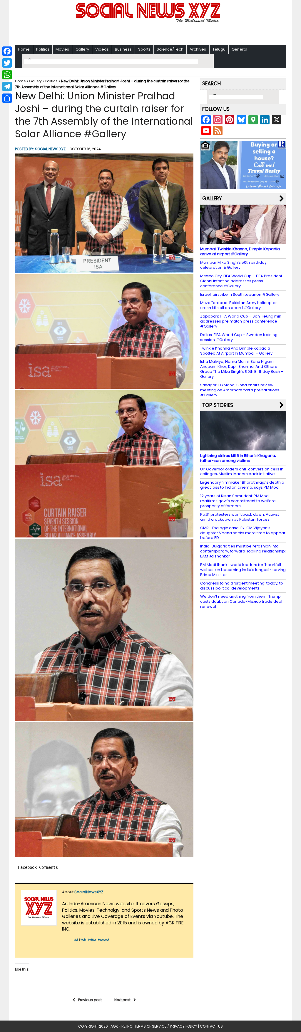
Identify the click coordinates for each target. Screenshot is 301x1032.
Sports (144, 49)
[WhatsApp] (7, 75)
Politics (42, 49)
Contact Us (211, 1026)
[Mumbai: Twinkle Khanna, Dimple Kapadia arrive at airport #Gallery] (243, 240)
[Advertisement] (150, 32)
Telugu (219, 49)
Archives (198, 49)
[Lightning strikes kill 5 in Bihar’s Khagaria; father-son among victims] (243, 447)
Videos (102, 49)
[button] (104, 213)
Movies (62, 49)
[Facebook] (7, 51)
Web (83, 939)
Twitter (92, 939)
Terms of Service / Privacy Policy (165, 1026)
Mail (76, 939)
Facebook (103, 939)
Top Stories (217, 405)
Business (123, 49)
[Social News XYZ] (149, 21)
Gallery (82, 49)
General (239, 49)
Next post (122, 999)
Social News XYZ (50, 148)
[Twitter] (7, 63)
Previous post (90, 999)
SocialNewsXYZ (88, 892)
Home (24, 49)
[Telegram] (7, 86)
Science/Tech (170, 49)
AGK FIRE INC (122, 1026)
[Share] (7, 98)
